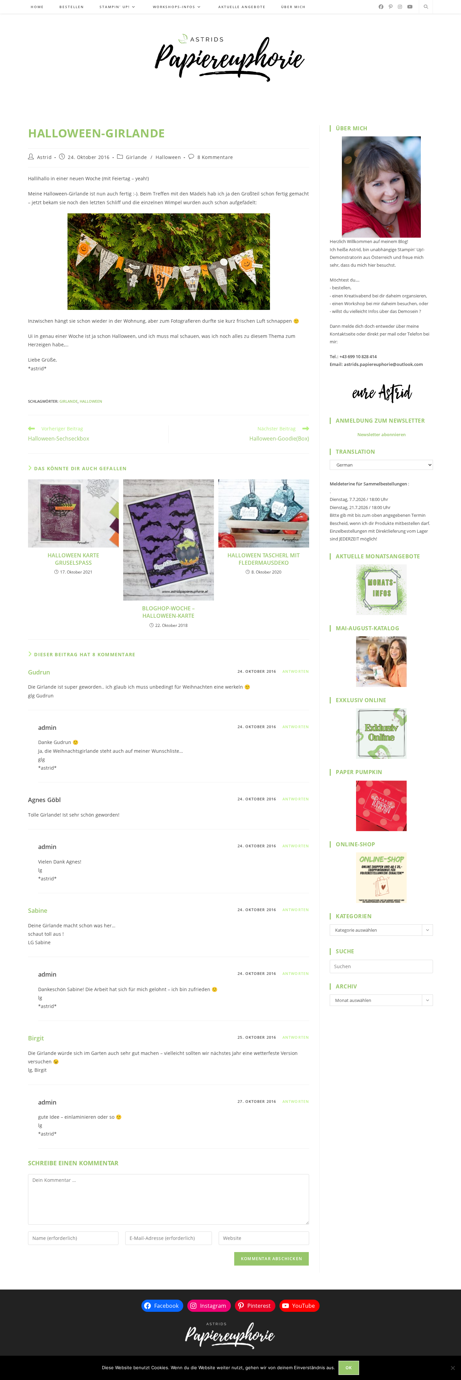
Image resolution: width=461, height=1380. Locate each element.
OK (349, 1367)
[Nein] (452, 1367)
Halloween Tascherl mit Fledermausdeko (263, 559)
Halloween (168, 157)
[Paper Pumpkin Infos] (381, 805)
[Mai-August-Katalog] (381, 661)
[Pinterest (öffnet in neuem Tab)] (390, 6)
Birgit (36, 1038)
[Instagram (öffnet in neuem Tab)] (400, 6)
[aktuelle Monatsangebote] (381, 589)
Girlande (136, 157)
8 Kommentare (215, 157)
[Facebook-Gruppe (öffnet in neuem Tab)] (381, 6)
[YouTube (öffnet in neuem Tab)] (410, 6)
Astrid (44, 157)
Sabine (37, 910)
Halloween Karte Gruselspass (73, 559)
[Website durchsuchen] (426, 7)
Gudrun (39, 672)
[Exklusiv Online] (381, 733)
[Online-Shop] (381, 877)
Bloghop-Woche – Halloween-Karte (168, 612)
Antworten (295, 671)
